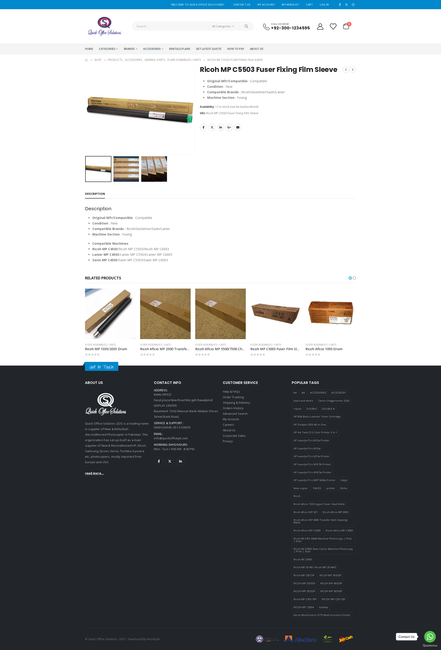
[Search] (246, 26)
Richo (343, 488)
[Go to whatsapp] (430, 636)
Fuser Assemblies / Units (100, 344)
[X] (347, 5)
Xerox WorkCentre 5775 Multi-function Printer (322, 615)
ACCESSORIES (152, 49)
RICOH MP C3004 (304, 607)
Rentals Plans (179, 49)
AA (303, 392)
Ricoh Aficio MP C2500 (307, 530)
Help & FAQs (231, 391)
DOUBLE (312, 408)
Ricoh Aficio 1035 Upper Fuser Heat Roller (319, 504)
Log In (324, 4)
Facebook (203, 127)
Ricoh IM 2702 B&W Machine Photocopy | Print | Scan (323, 540)
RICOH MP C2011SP (333, 599)
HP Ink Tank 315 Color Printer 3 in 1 (315, 432)
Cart (309, 4)
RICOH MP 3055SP (330, 575)
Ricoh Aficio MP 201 (306, 512)
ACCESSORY (338, 392)
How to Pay (235, 49)
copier (298, 408)
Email (237, 127)
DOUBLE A (328, 408)
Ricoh (297, 496)
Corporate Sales (234, 436)
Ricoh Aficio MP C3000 (339, 530)
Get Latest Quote (208, 49)
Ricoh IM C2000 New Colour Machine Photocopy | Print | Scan (323, 550)
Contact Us (242, 4)
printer (330, 488)
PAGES (317, 488)
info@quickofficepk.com (171, 438)
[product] (110, 314)
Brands (129, 49)
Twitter (212, 127)
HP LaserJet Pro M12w (307, 448)
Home (89, 49)
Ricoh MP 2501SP (304, 575)
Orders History (233, 408)
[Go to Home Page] (86, 60)
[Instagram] (353, 5)
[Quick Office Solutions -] (104, 26)
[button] (86, 109)
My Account (266, 4)
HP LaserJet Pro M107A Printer (312, 464)
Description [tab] (95, 194)
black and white (303, 400)
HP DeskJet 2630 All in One (310, 424)
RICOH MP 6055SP (331, 591)
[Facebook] (340, 5)
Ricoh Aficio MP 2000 (335, 512)
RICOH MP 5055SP (304, 591)
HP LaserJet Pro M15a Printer (312, 456)
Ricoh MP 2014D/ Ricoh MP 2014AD (315, 567)
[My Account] (320, 26)
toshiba (323, 607)
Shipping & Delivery (236, 402)
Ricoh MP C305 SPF (305, 599)
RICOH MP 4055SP (331, 583)
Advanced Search (235, 414)
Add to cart (128, 296)
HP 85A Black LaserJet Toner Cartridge (317, 416)
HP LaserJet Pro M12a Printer (312, 440)
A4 (295, 392)
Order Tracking (233, 397)
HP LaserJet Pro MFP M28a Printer (315, 480)
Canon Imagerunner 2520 (333, 400)
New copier (301, 488)
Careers (228, 425)
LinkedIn (220, 127)
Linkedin (180, 461)
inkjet (344, 480)
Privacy (228, 441)
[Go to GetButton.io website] (430, 645)
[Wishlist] (333, 26)
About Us (256, 49)
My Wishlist (290, 4)
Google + (229, 127)
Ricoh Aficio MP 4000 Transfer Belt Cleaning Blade (321, 521)
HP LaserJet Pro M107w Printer (313, 472)
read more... (94, 473)
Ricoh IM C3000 (303, 559)
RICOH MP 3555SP (304, 583)
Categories (107, 49)
